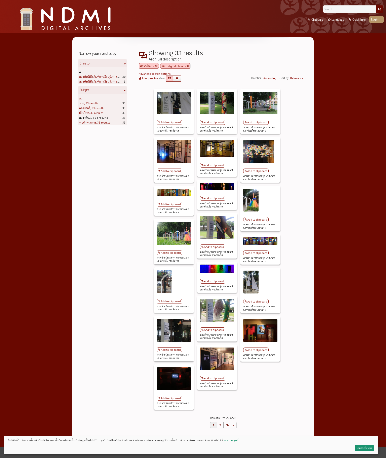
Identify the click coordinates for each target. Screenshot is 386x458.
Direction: (256, 78)
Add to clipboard (171, 122)
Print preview (149, 78)
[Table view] (177, 79)
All (80, 72)
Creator (85, 63)
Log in (375, 19)
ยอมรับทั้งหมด (364, 448)
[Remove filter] (156, 66)
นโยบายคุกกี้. (231, 440)
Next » (230, 425)
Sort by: (285, 78)
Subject (85, 90)
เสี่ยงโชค (91, 113)
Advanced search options (155, 73)
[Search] (379, 9)
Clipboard (317, 19)
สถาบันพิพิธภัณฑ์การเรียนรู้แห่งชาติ (107, 76)
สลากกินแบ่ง (93, 117)
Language (338, 19)
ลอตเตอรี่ (92, 108)
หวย (89, 103)
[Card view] (169, 79)
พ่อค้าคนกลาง (94, 122)
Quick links (359, 19)
